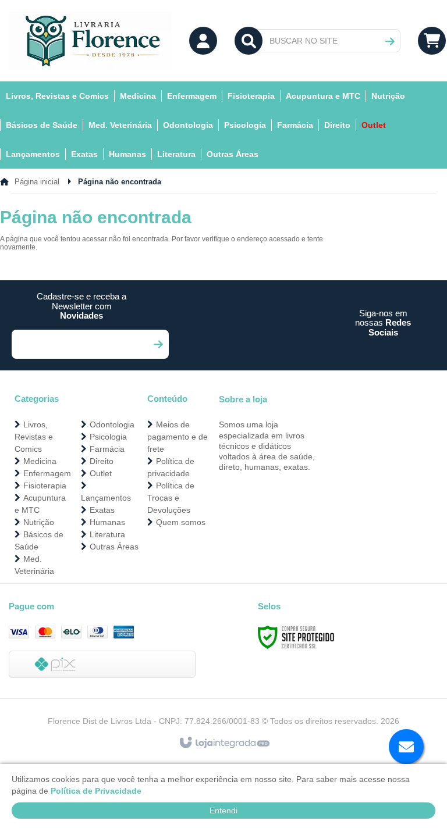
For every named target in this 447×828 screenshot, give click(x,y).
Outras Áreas (114, 546)
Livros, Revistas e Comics (34, 437)
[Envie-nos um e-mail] (406, 746)
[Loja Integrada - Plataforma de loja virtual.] (224, 743)
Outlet (101, 473)
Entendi (223, 810)
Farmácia (107, 449)
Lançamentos (106, 497)
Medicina (39, 461)
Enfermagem (47, 473)
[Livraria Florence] (90, 40)
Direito (101, 461)
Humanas (107, 522)
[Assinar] (158, 344)
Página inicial (37, 181)
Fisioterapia (44, 485)
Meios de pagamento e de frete (177, 437)
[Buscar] (389, 41)
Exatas (102, 510)
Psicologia (108, 436)
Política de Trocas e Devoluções (170, 498)
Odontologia (112, 424)
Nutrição (38, 522)
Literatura (107, 534)
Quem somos (180, 522)
